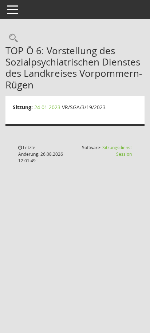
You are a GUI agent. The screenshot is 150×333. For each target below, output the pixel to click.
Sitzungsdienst (117, 150)
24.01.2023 (47, 107)
